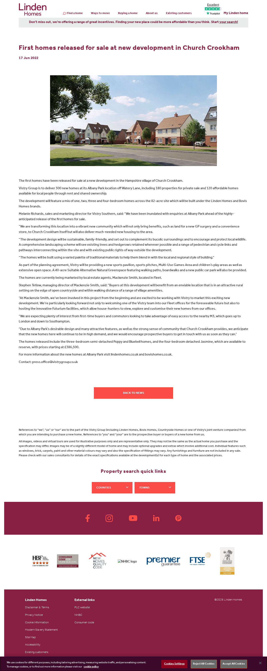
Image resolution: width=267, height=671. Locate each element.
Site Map (30, 637)
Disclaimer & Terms (37, 607)
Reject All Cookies (203, 664)
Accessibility (32, 645)
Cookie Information (37, 622)
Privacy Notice (34, 615)
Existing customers (179, 13)
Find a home (75, 13)
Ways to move (100, 13)
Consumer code (84, 622)
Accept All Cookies (234, 664)
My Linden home (236, 13)
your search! (228, 22)
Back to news (133, 393)
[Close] (260, 663)
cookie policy (91, 666)
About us (152, 13)
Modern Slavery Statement (41, 630)
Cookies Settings (174, 664)
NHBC (78, 615)
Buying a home (127, 13)
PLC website (82, 607)
